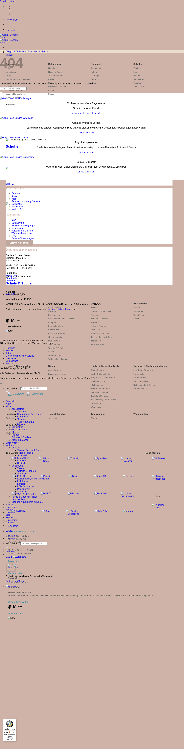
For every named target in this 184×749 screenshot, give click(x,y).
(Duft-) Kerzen (54, 307)
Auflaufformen (97, 370)
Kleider (15, 435)
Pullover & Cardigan (57, 86)
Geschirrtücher (55, 370)
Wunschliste (18, 206)
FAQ (14, 236)
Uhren (93, 83)
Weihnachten (140, 414)
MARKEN (11, 443)
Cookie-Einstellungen (23, 238)
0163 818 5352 (86, 132)
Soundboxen (54, 344)
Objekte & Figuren (56, 333)
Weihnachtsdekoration (58, 359)
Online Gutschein (86, 171)
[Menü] (14, 720)
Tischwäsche (98, 414)
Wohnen (10, 445)
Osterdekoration (55, 337)
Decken (136, 307)
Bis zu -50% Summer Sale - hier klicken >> (27, 51)
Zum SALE (59, 681)
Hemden (52, 68)
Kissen (136, 318)
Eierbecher (96, 315)
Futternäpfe (138, 374)
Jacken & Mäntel (20, 440)
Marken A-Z (17, 209)
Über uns (16, 193)
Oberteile (16, 432)
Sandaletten (138, 79)
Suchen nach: (13, 388)
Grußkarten (11, 418)
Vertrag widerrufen (19, 243)
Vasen (51, 352)
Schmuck (96, 64)
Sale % (9, 504)
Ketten (94, 72)
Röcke (51, 90)
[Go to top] (1, 383)
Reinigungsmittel (140, 381)
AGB (14, 220)
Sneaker (137, 83)
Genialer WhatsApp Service (26, 201)
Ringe (93, 79)
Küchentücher (97, 385)
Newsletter (17, 204)
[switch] (10, 738)
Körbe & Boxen (140, 377)
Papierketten (54, 341)
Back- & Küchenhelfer (101, 374)
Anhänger (52, 311)
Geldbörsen (11, 72)
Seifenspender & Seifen (144, 385)
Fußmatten (138, 311)
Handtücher (138, 315)
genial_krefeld (86, 152)
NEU (8, 404)
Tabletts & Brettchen (100, 396)
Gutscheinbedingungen (23, 225)
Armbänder (96, 68)
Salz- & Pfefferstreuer (100, 388)
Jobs (14, 199)
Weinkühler (96, 407)
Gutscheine (11, 507)
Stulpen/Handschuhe (15, 94)
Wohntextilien (13, 425)
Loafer (136, 72)
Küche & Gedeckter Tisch (105, 366)
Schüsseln (95, 330)
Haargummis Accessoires (30, 414)
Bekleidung (54, 64)
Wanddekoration (55, 355)
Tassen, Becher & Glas (101, 337)
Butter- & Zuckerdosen (101, 311)
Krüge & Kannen (98, 326)
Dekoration (17, 466)
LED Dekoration (55, 326)
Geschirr (16, 447)
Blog (8, 515)
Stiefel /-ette (138, 86)
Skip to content (7, 1)
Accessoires (18, 409)
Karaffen (95, 322)
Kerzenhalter (54, 315)
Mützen (9, 86)
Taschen (10, 104)
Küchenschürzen (98, 381)
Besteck (94, 307)
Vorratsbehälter (140, 388)
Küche (51, 366)
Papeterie (11, 414)
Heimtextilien (140, 303)
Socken (51, 94)
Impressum (17, 228)
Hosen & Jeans (55, 72)
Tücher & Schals (25, 422)
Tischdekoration (57, 414)
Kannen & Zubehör (99, 318)
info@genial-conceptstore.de (86, 113)
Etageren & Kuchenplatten (103, 377)
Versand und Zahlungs (59, 309)
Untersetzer (96, 403)
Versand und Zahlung (22, 230)
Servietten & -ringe (99, 392)
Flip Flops (137, 68)
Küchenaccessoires (57, 374)
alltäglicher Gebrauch (143, 370)
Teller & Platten (98, 344)
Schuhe (137, 64)
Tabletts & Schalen (56, 348)
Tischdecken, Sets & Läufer (103, 399)
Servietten (52, 418)
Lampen (52, 322)
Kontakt (15, 196)
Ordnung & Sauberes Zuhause (150, 366)
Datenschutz (18, 223)
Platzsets (95, 418)
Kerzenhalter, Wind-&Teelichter (62, 318)
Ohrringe (95, 75)
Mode (9, 406)
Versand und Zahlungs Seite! (140, 595)
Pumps (136, 75)
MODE (9, 55)
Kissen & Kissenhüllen (18, 366)
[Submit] (7, 547)
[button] (16, 557)
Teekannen (96, 341)
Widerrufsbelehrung (22, 233)
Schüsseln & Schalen (100, 333)
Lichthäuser (53, 330)
